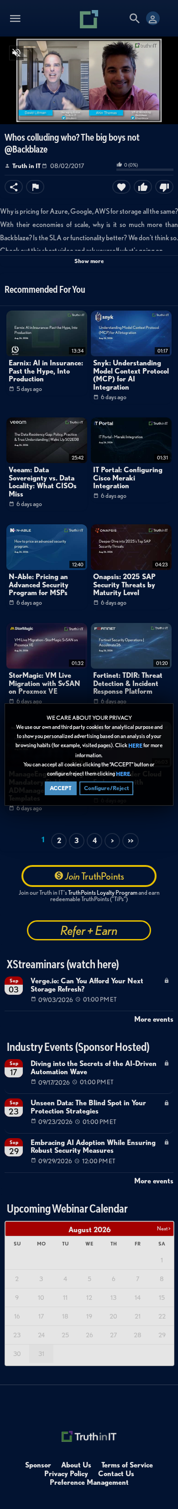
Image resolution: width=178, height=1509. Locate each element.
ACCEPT (61, 788)
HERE (135, 746)
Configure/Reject (106, 788)
